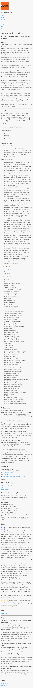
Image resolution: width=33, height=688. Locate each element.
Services (3, 19)
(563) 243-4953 (9, 473)
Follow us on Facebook (7, 488)
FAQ (2, 28)
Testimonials (4, 21)
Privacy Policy (4, 685)
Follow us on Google (6, 486)
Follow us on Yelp (6, 490)
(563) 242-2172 (7, 475)
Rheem (6, 272)
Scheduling (4, 613)
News (2, 25)
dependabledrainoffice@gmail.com (14, 476)
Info (2, 26)
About (2, 17)
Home (2, 15)
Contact (3, 23)
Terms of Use (4, 683)
